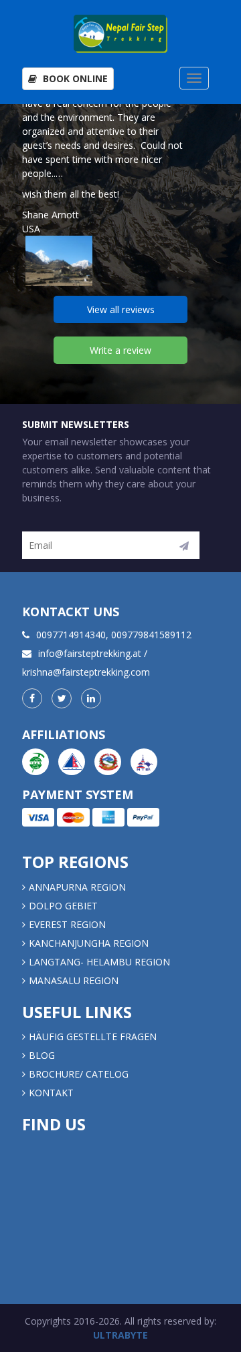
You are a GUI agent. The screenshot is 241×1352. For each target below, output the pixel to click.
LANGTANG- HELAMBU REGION (99, 961)
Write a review (120, 350)
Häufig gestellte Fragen (93, 1036)
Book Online (74, 78)
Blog (42, 1055)
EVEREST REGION (67, 924)
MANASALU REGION (73, 980)
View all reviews (121, 309)
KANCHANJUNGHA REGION (89, 943)
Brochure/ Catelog (79, 1074)
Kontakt (52, 1092)
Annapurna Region (77, 887)
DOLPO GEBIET (63, 905)
